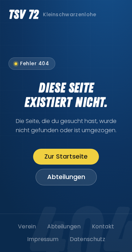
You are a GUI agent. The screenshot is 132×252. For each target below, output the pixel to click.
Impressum (42, 239)
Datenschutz (87, 239)
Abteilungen (66, 176)
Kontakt (103, 226)
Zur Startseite (66, 156)
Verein (27, 226)
